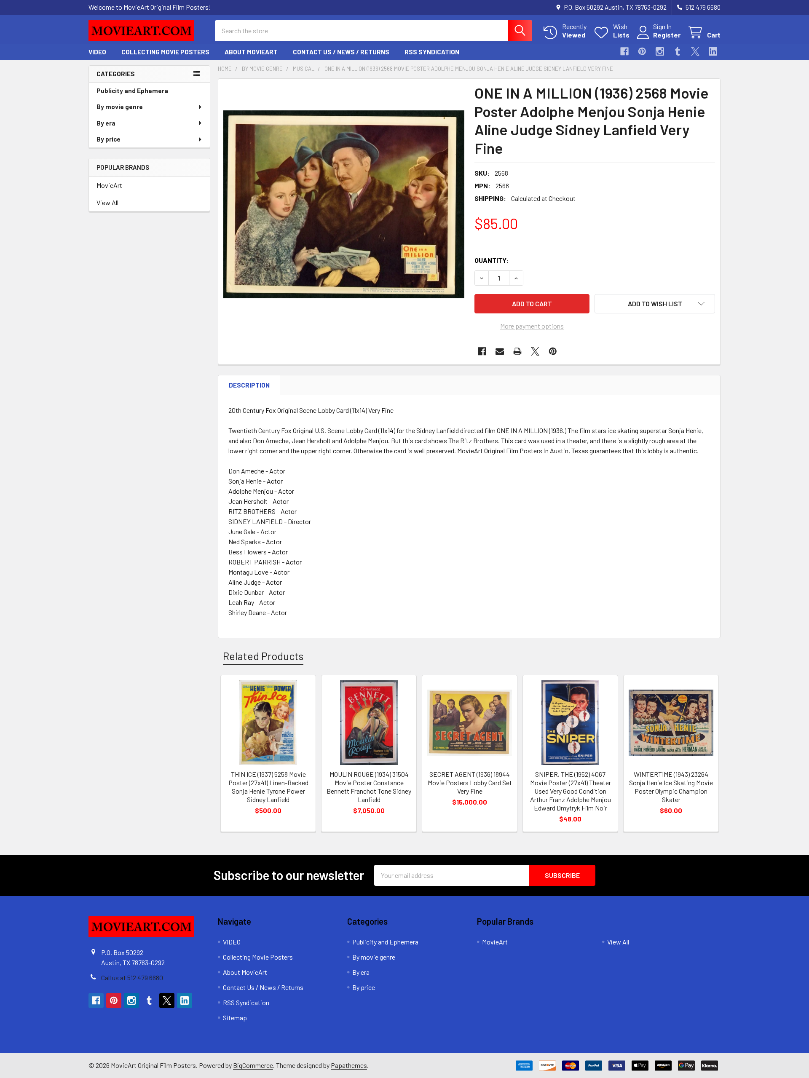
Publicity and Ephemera (132, 90)
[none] (343, 204)
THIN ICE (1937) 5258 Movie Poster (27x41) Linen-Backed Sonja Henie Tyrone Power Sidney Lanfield (268, 786)
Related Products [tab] (263, 656)
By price (108, 139)
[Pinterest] (642, 51)
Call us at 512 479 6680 (132, 978)
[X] (695, 51)
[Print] (517, 351)
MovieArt (109, 185)
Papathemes (349, 1065)
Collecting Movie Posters (165, 52)
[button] (655, 303)
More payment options (532, 326)
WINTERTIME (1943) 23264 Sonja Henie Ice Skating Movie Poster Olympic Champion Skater (671, 786)
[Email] (499, 351)
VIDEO (97, 52)
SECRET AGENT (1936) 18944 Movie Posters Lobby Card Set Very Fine (470, 782)
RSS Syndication (431, 52)
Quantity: (491, 260)
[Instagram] (659, 51)
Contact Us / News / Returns (341, 52)
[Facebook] (624, 51)
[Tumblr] (677, 51)
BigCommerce (253, 1065)
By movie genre (119, 106)
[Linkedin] (713, 51)
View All (107, 202)
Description (249, 385)
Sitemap (235, 1018)
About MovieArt (251, 52)
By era (105, 123)
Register (666, 35)
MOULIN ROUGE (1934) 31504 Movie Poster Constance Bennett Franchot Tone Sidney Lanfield (369, 786)
